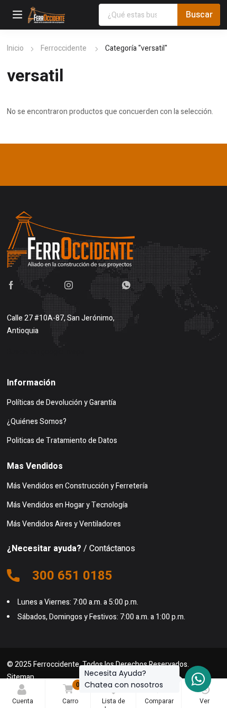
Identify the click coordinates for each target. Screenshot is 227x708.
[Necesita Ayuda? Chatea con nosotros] (198, 679)
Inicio (15, 48)
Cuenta (22, 701)
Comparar (159, 693)
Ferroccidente (64, 48)
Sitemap (20, 677)
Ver (205, 701)
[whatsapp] (126, 284)
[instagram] (68, 284)
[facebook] (11, 284)
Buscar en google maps (45, 351)
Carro (71, 693)
